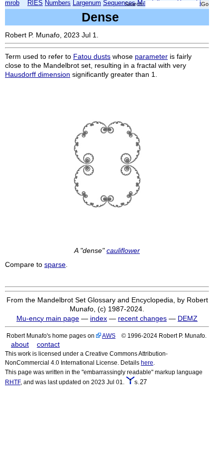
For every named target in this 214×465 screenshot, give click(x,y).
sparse (55, 264)
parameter (151, 56)
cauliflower (123, 250)
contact (48, 344)
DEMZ (188, 318)
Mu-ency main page (47, 318)
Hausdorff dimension (37, 74)
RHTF (12, 382)
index (98, 318)
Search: (134, 4)
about (20, 344)
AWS (108, 335)
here (147, 362)
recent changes (142, 318)
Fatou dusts (91, 56)
